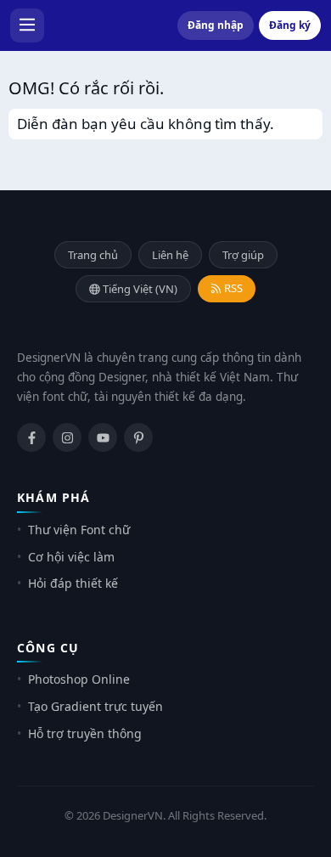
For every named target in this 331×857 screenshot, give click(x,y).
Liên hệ (170, 254)
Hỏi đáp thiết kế (73, 583)
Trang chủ (93, 254)
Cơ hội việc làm (71, 557)
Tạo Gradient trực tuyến (95, 706)
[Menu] (27, 25)
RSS (232, 288)
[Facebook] (31, 437)
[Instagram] (67, 437)
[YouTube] (102, 437)
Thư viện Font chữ (79, 530)
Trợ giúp (243, 254)
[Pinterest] (138, 437)
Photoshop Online (79, 679)
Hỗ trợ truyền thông (85, 733)
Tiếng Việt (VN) (138, 288)
